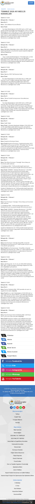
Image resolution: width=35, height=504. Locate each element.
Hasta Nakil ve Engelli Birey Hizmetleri (17, 441)
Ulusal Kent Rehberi (17, 491)
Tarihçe (17, 414)
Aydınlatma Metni (17, 467)
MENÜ (31, 3)
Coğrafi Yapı (17, 417)
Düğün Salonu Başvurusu (17, 452)
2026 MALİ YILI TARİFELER (17, 435)
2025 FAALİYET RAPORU (17, 438)
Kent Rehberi (17, 488)
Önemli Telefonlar (17, 458)
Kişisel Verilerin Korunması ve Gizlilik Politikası (17, 472)
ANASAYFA (3, 9)
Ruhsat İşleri (17, 447)
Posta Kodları (17, 461)
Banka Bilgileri (17, 432)
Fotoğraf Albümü (17, 419)
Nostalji (18, 422)
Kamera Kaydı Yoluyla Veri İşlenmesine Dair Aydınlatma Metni (17, 475)
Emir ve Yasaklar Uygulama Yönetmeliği (17, 464)
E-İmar (17, 485)
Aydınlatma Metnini (17, 502)
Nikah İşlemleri (17, 430)
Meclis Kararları (10, 9)
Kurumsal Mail (17, 494)
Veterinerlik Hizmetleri (17, 444)
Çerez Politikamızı (7, 502)
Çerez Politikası (17, 470)
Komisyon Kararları (17, 450)
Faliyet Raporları (17, 455)
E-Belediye (17, 483)
